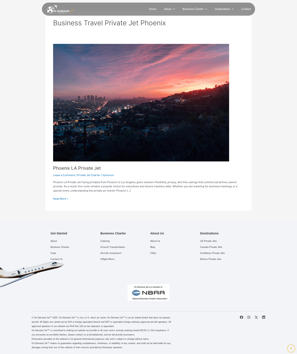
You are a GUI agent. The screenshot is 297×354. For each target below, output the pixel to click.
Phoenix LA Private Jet (77, 168)
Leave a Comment (64, 175)
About (167, 9)
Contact (246, 9)
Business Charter (193, 9)
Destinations (222, 9)
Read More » (60, 198)
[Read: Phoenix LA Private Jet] (141, 102)
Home (152, 9)
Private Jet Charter (88, 175)
